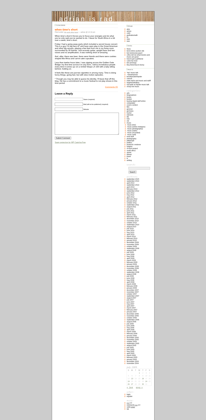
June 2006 (130, 326)
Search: (131, 164)
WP (128, 409)
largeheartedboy (133, 83)
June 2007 (130, 302)
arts (128, 93)
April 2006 (130, 330)
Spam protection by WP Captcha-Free (70, 142)
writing (129, 160)
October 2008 (132, 270)
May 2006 (130, 328)
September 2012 (133, 191)
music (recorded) (133, 133)
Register (129, 396)
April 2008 (130, 282)
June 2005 (130, 350)
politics (129, 143)
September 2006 (133, 320)
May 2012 (130, 195)
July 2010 (130, 229)
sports (129, 153)
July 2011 (130, 209)
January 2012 (132, 201)
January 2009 (132, 264)
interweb (130, 115)
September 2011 (133, 205)
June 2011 (130, 211)
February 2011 (132, 217)
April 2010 (130, 235)
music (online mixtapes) (136, 127)
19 (129, 381)
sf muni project (132, 148)
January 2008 (132, 288)
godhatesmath (132, 35)
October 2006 (132, 318)
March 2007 (131, 308)
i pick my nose (132, 61)
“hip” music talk (132, 73)
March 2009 (131, 260)
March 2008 (131, 284)
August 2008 (131, 274)
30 (143, 384)
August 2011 (131, 207)
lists (128, 119)
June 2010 (130, 231)
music (129, 123)
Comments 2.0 (133, 405)
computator (131, 103)
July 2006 (130, 324)
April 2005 (130, 353)
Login (128, 394)
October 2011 (132, 203)
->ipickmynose (132, 75)
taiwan (129, 154)
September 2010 (133, 225)
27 (132, 384)
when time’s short (66, 29)
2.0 (129, 403)
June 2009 (130, 254)
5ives (129, 49)
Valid (131, 407)
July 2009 (130, 252)
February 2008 (132, 286)
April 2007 (130, 306)
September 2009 (133, 248)
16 (143, 379)
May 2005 (130, 351)
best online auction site (135, 51)
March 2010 (131, 237)
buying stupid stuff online (136, 101)
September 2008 (133, 272)
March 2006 (131, 332)
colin (128, 33)
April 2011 (130, 213)
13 (132, 379)
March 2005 (131, 355)
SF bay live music (133, 87)
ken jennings (131, 63)
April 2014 (130, 183)
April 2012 (130, 197)
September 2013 (133, 185)
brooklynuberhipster (134, 77)
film (128, 107)
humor (129, 113)
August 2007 (131, 298)
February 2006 (132, 334)
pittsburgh (130, 141)
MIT (128, 121)
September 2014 (133, 181)
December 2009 (133, 242)
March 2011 (131, 215)
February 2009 (132, 262)
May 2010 (130, 233)
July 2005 (130, 348)
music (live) (131, 125)
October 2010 (132, 223)
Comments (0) (111, 87)
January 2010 (132, 240)
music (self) (131, 135)
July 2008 (130, 276)
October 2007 (132, 294)
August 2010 (131, 227)
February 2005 (132, 357)
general (130, 109)
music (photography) (135, 129)
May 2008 (130, 280)
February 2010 (132, 239)
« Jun (130, 387)
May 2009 (130, 256)
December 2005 (133, 338)
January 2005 (132, 359)
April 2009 (130, 258)
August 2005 (131, 345)
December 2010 (133, 219)
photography (131, 139)
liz (127, 37)
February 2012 (132, 199)
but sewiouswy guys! (134, 53)
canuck (129, 79)
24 (146, 381)
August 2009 (131, 250)
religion (129, 147)
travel (76, 32)
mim (128, 39)
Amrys (129, 31)
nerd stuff (130, 137)
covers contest (132, 105)
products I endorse (134, 145)
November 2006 (133, 316)
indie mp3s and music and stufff (139, 81)
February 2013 (132, 189)
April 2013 (130, 187)
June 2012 (130, 193)
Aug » (139, 387)
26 (129, 384)
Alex (128, 29)
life (65, 32)
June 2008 (130, 278)
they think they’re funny (135, 65)
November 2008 (133, 268)
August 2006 (131, 322)
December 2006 (133, 314)
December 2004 (133, 361)
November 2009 (133, 245)
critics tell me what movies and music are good (138, 56)
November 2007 (133, 292)
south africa (70, 32)
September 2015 (133, 179)
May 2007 (130, 304)
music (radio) (132, 131)
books (129, 97)
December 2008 (133, 266)
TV (127, 158)
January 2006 (132, 336)
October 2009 (132, 246)
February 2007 (132, 310)
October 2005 (132, 342)
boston (129, 99)
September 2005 (133, 344)
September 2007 (133, 296)
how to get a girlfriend (135, 59)
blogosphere (131, 95)
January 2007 (132, 312)
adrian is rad (86, 18)
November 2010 (133, 221)
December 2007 (133, 290)
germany (130, 111)
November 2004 (133, 363)
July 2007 (130, 300)
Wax (128, 41)
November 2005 (133, 340)
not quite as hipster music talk (138, 85)
